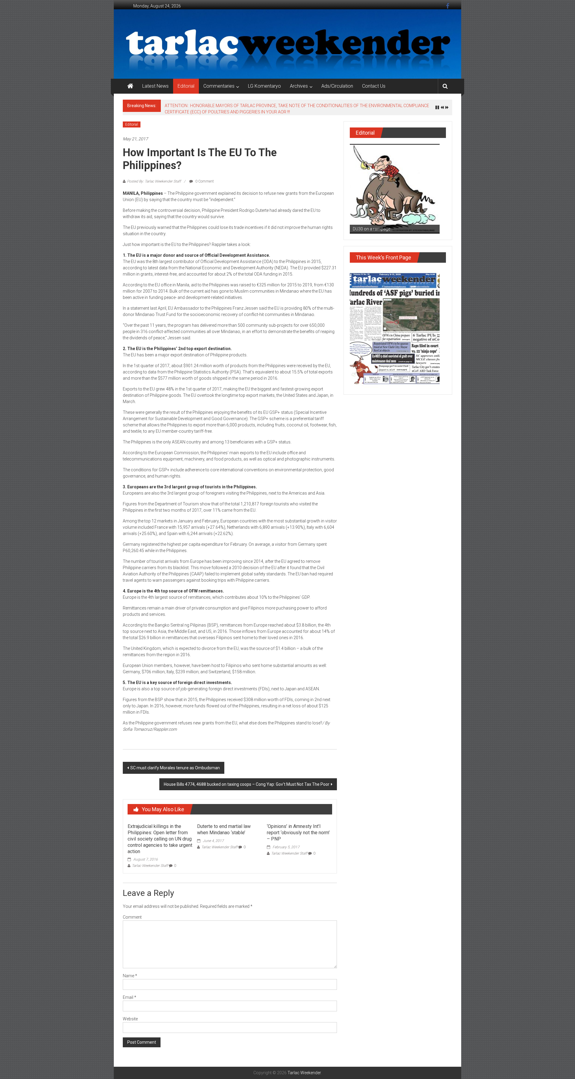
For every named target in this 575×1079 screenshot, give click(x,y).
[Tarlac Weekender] (130, 86)
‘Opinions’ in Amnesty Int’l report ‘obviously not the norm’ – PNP (298, 832)
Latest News (155, 86)
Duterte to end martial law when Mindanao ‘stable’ (224, 829)
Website (130, 1018)
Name (130, 975)
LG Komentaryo (264, 86)
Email (129, 997)
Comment (132, 917)
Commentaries (218, 86)
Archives (299, 86)
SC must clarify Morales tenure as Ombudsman (175, 767)
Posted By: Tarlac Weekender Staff (154, 181)
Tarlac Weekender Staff (150, 866)
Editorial (186, 86)
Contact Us (373, 86)
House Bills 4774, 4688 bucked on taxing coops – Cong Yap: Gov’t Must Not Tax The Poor (246, 784)
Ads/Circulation (337, 86)
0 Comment (204, 181)
